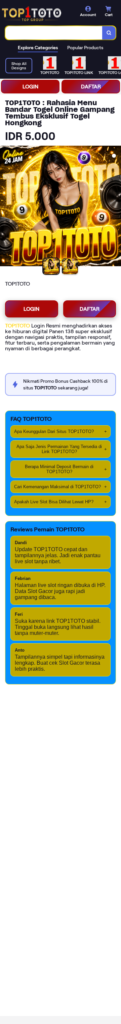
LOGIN (30, 86)
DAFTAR (91, 86)
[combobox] (54, 33)
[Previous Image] (5, 207)
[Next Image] (115, 207)
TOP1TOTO (17, 325)
